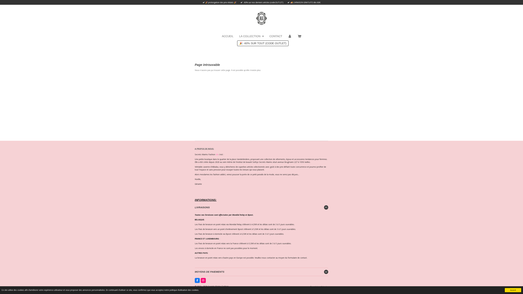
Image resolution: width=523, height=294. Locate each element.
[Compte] (290, 36)
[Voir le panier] (299, 36)
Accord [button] (513, 290)
